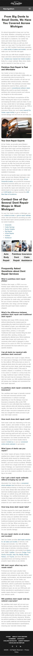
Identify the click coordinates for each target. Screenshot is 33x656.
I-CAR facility (7, 192)
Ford (28, 552)
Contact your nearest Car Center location (17, 59)
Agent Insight (24, 641)
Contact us (9, 442)
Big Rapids (8, 231)
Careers (12, 639)
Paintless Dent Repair (16, 257)
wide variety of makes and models (15, 49)
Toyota (12, 557)
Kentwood (8, 238)
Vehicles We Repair (16, 643)
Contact (20, 639)
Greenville (8, 225)
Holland (7, 236)
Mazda (21, 555)
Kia (17, 555)
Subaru (3, 557)
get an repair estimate (24, 215)
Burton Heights (10, 229)
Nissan (26, 555)
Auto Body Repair (6, 257)
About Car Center (19, 636)
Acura (28, 550)
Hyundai (9, 555)
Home (8, 636)
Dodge (24, 552)
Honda (3, 555)
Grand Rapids (9, 233)
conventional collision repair (21, 88)
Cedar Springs (9, 227)
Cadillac (11, 552)
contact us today (9, 215)
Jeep (14, 555)
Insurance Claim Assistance (26, 257)
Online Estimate (10, 641)
